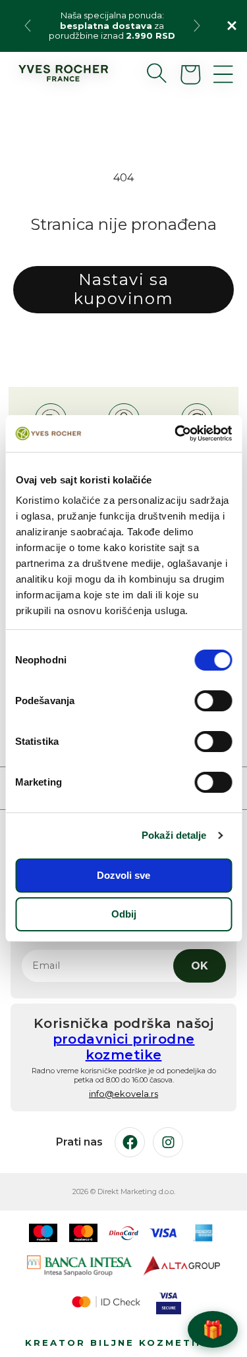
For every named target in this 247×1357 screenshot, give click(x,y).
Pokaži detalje (174, 835)
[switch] (213, 700)
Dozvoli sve (123, 875)
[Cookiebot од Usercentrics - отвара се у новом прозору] (176, 433)
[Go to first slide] (197, 25)
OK (199, 966)
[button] (146, 72)
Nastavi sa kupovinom (123, 289)
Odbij (123, 914)
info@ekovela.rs (123, 1093)
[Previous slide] (27, 25)
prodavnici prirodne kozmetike (124, 1047)
